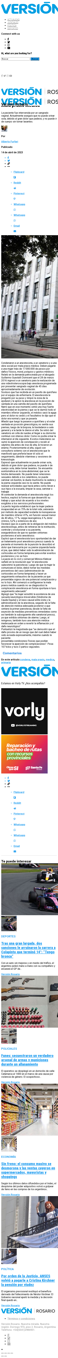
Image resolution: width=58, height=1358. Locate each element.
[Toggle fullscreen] (8, 1353)
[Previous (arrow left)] (2, 1356)
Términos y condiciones (21, 1318)
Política (11, 25)
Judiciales (12, 22)
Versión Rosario (10, 974)
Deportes (12, 28)
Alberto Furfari (9, 141)
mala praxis (38, 659)
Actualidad (13, 19)
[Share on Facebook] (32, 157)
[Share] (5, 1353)
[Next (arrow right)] (5, 1356)
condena (25, 659)
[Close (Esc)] (2, 1353)
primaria (6, 662)
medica (50, 659)
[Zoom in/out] (12, 1353)
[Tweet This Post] (32, 160)
